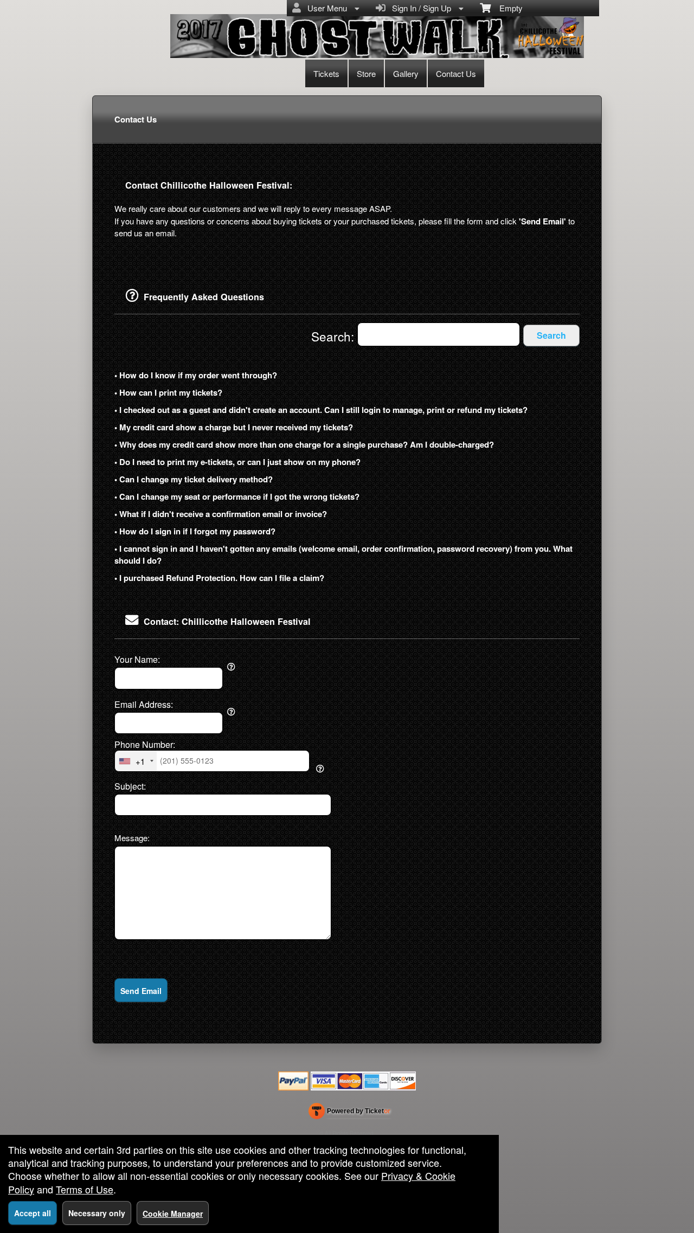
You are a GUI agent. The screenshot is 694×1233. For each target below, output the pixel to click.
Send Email (141, 990)
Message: (132, 837)
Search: (334, 336)
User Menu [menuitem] (325, 8)
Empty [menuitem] (507, 8)
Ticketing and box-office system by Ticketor (349, 1113)
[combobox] (136, 761)
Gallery (406, 73)
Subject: (130, 786)
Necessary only (96, 1213)
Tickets (326, 73)
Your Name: (137, 659)
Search (551, 335)
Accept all (32, 1213)
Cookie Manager (173, 1213)
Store (366, 73)
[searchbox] (438, 334)
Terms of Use (84, 1189)
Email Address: (143, 704)
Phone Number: (144, 744)
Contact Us (456, 73)
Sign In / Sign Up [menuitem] (419, 8)
